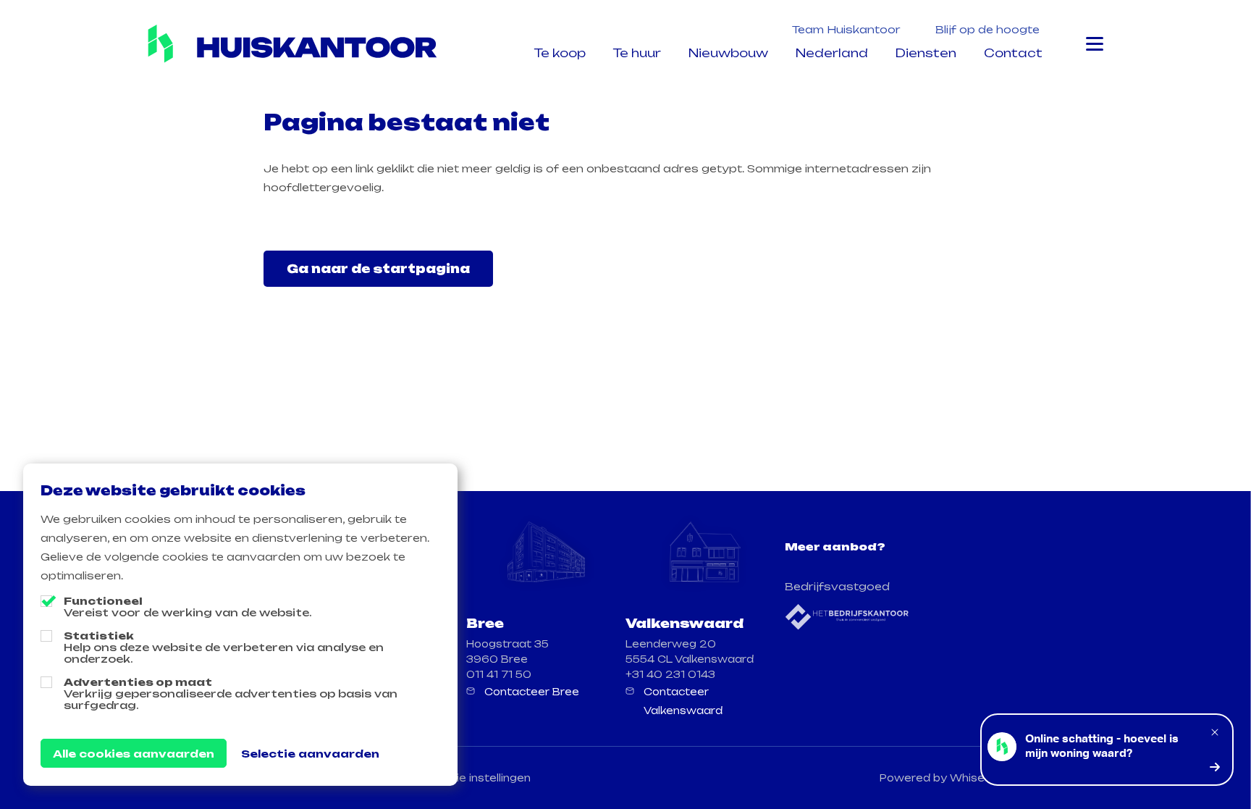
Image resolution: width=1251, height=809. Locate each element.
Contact (1013, 53)
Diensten (926, 53)
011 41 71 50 (498, 674)
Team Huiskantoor (846, 29)
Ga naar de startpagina (378, 268)
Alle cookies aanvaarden (133, 753)
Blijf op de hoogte (987, 29)
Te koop (560, 53)
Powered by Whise (932, 778)
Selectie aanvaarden (310, 753)
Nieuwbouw (728, 53)
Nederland (832, 53)
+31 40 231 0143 (670, 674)
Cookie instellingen (479, 778)
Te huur (637, 53)
